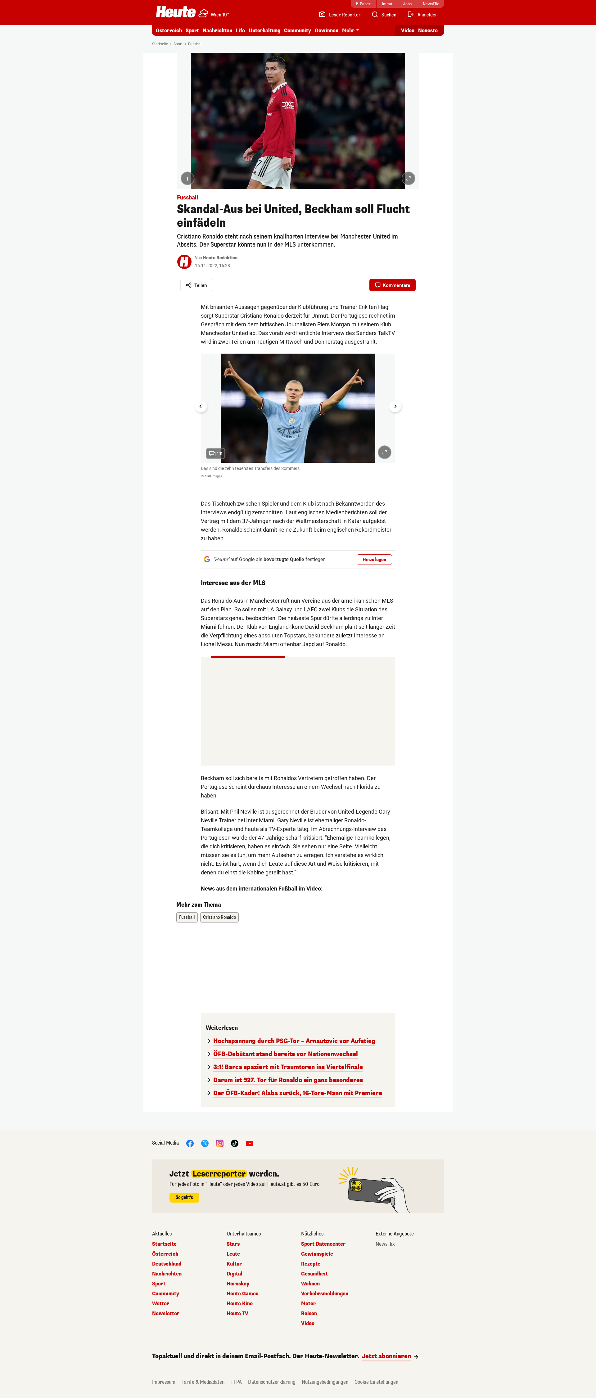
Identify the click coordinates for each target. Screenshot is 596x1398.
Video (407, 30)
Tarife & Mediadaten (203, 1382)
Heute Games (242, 1294)
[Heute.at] (176, 12)
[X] (205, 1143)
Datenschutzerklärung (272, 1382)
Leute (233, 1254)
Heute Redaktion (220, 258)
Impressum (163, 1382)
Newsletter (165, 1314)
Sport (192, 30)
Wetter (160, 1304)
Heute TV (237, 1314)
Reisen (309, 1314)
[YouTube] (249, 1143)
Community (297, 30)
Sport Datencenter (323, 1244)
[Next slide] (395, 406)
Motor (308, 1304)
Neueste (428, 30)
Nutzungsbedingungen (325, 1382)
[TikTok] (234, 1143)
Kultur (234, 1264)
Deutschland (166, 1264)
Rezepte (310, 1264)
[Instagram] (220, 1143)
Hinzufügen (374, 560)
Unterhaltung (264, 30)
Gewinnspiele (317, 1254)
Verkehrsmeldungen (324, 1294)
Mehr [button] (348, 30)
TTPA (236, 1382)
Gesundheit (314, 1274)
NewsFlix (385, 1244)
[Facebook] (190, 1143)
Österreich (169, 30)
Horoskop (238, 1284)
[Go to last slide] (201, 406)
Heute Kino (240, 1304)
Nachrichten (167, 1274)
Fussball (195, 44)
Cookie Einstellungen (376, 1382)
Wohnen (310, 1284)
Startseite (160, 44)
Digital (234, 1274)
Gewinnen (326, 30)
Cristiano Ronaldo (219, 917)
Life (240, 30)
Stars (233, 1244)
